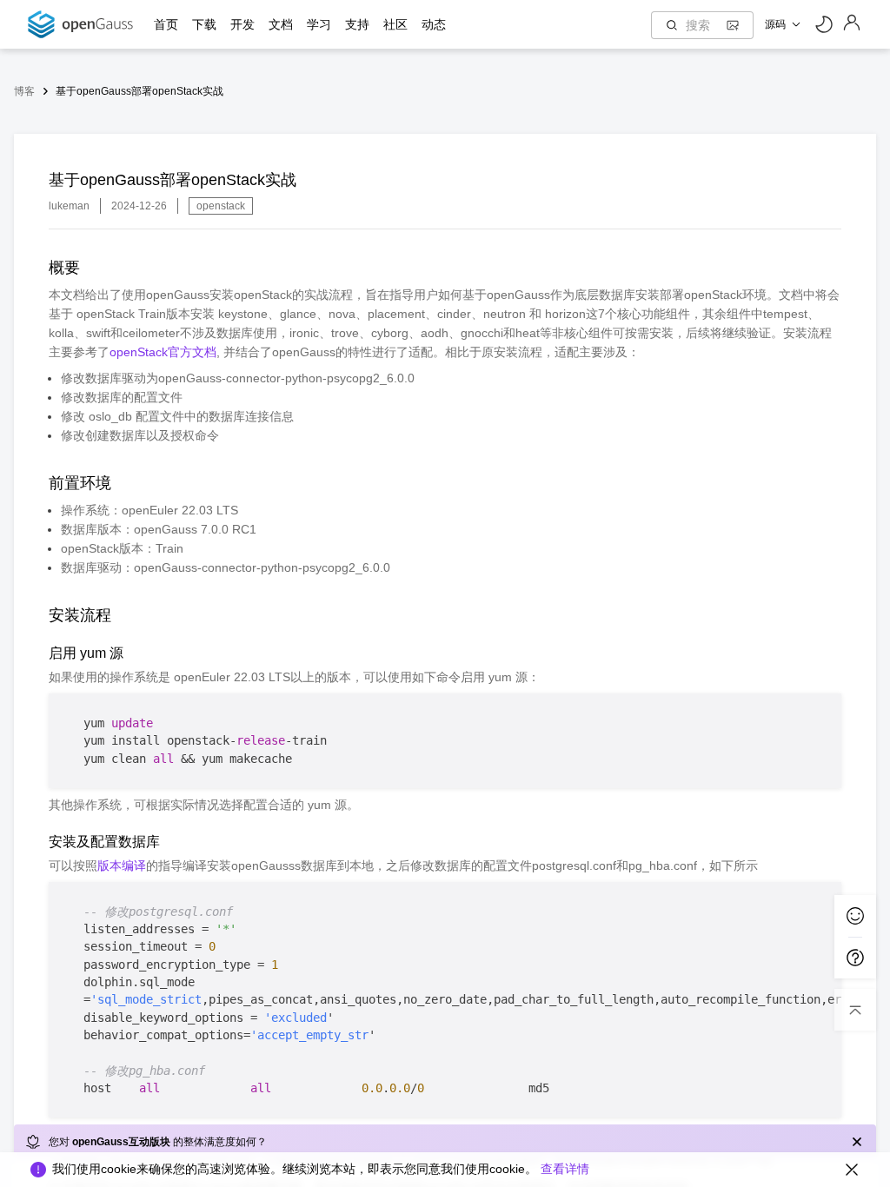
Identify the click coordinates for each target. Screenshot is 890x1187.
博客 (24, 91)
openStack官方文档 (163, 352)
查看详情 (565, 1169)
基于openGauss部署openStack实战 (139, 91)
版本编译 (121, 865)
